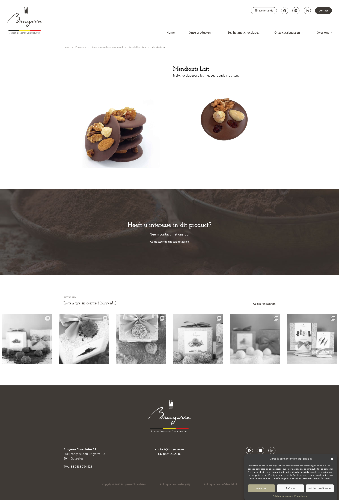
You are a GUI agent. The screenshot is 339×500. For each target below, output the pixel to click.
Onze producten (200, 32)
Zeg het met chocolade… (244, 32)
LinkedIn (307, 10)
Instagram (295, 10)
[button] (332, 459)
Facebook (284, 10)
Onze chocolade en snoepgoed (107, 46)
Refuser (290, 488)
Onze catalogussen (287, 32)
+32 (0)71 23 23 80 (169, 454)
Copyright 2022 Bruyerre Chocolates (124, 484)
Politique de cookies (283, 496)
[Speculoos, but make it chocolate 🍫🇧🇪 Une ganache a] (141, 339)
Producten (80, 46)
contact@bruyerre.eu (169, 449)
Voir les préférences (320, 488)
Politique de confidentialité (220, 484)
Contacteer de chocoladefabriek (169, 241)
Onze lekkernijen (137, 46)
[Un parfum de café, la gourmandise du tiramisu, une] (84, 339)
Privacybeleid (300, 496)
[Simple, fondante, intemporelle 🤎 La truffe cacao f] (27, 339)
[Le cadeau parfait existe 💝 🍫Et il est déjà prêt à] (312, 339)
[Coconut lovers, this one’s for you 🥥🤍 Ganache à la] (255, 339)
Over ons (323, 32)
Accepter (261, 488)
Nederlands (266, 10)
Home (170, 32)
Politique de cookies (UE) (175, 484)
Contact (323, 10)
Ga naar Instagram (264, 303)
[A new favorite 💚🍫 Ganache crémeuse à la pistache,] (198, 339)
